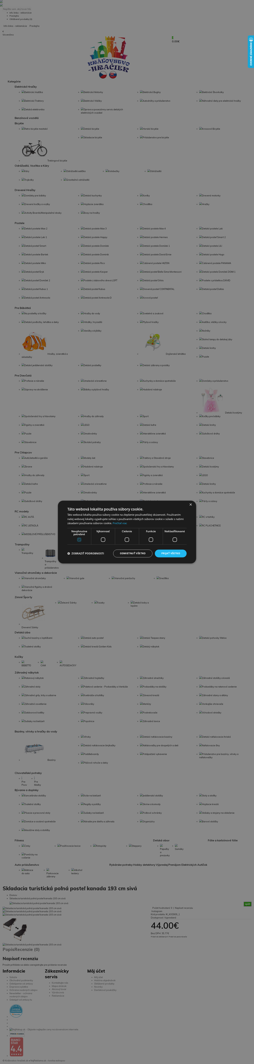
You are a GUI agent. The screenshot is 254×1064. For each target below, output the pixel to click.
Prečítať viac (120, 523)
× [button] (190, 504)
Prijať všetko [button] (170, 553)
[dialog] (127, 532)
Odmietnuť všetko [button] (132, 553)
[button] (85, 553)
